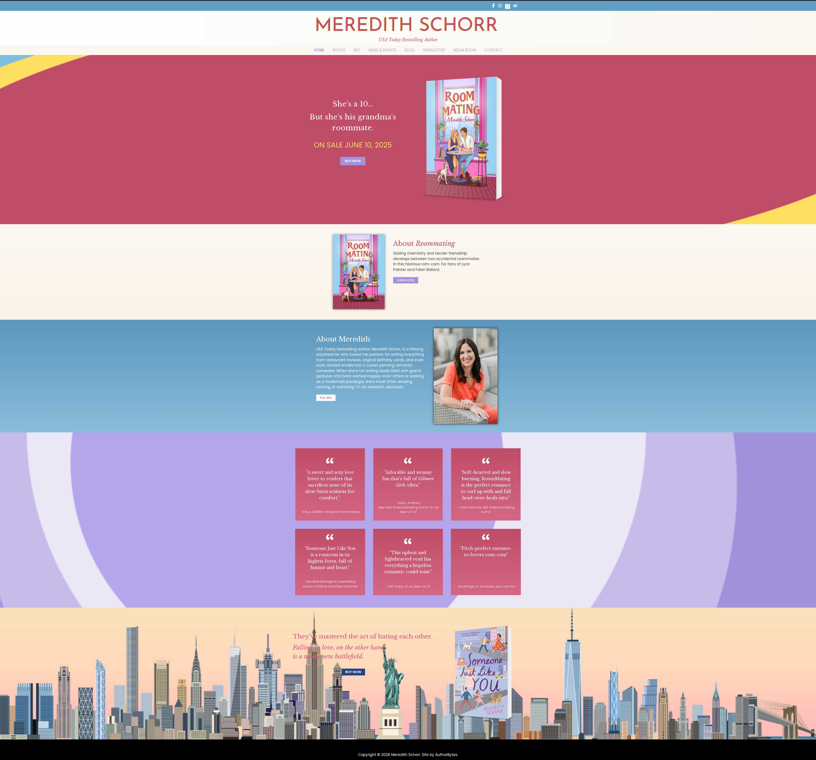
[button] (353, 161)
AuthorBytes (446, 754)
